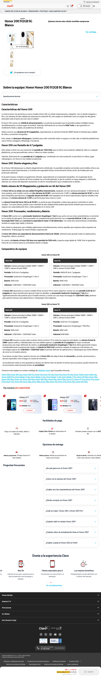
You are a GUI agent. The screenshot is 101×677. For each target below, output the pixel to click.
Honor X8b (35, 382)
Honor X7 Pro (79, 379)
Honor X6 (18, 379)
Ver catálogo (91, 32)
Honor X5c (71, 382)
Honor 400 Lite (16, 375)
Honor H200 (78, 375)
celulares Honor (44, 370)
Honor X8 (18, 382)
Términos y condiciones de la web (14, 661)
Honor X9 (53, 382)
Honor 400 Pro (28, 375)
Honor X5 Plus (82, 377)
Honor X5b (92, 377)
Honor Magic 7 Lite (53, 377)
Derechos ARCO (74, 661)
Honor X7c (9, 382)
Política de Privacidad (59, 661)
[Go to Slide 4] (12, 63)
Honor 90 (57, 375)
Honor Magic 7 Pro (68, 377)
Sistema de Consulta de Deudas (53, 664)
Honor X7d (62, 382)
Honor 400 (6, 375)
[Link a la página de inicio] (1, 11)
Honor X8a (26, 382)
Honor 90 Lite (67, 375)
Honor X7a (89, 379)
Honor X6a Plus (28, 379)
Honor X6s (61, 379)
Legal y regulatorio (72, 664)
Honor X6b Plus (41, 379)
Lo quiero (29, 410)
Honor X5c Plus (82, 382)
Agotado (90, 672)
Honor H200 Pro (8, 377)
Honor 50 (38, 375)
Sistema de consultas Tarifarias (15, 664)
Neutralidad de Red (35, 664)
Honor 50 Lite (48, 375)
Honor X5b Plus (8, 379)
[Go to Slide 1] (12, 38)
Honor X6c (52, 379)
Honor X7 (69, 379)
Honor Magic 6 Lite (37, 377)
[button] (92, 1)
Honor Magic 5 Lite (22, 377)
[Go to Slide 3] (12, 55)
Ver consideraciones (54, 585)
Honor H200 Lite (90, 375)
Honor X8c (44, 382)
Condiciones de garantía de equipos (38, 661)
